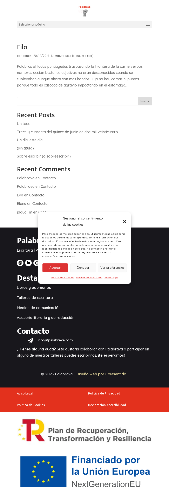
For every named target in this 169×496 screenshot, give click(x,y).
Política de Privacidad (89, 277)
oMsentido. (117, 374)
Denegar (83, 268)
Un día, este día (29, 140)
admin (26, 56)
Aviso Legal (111, 277)
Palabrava (25, 178)
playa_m (24, 212)
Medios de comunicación (39, 307)
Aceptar (55, 268)
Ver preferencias (112, 268)
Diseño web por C (92, 374)
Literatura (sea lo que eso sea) (72, 56)
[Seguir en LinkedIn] (28, 263)
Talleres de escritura (35, 297)
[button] (125, 221)
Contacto (48, 178)
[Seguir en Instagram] (20, 263)
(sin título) (25, 148)
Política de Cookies (62, 277)
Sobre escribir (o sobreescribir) (44, 156)
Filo (22, 47)
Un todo (24, 123)
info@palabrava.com (55, 340)
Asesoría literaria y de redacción (45, 317)
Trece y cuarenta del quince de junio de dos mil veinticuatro (67, 132)
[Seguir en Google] (36, 263)
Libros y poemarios (34, 287)
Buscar (145, 101)
